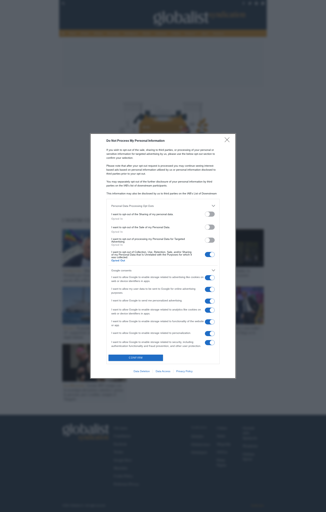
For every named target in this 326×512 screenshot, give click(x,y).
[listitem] (163, 206)
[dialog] (163, 256)
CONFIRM (136, 357)
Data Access (163, 371)
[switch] (210, 214)
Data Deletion (142, 371)
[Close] (228, 141)
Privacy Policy (184, 371)
